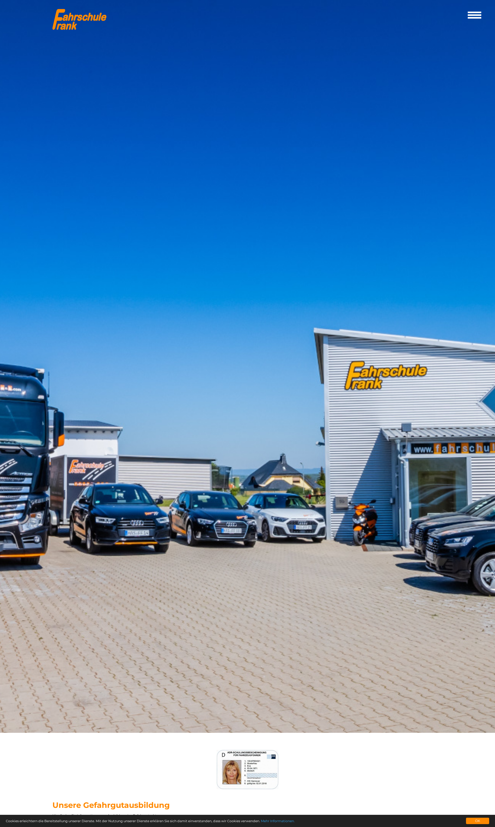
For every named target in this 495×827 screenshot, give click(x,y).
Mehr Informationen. (278, 821)
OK (477, 821)
